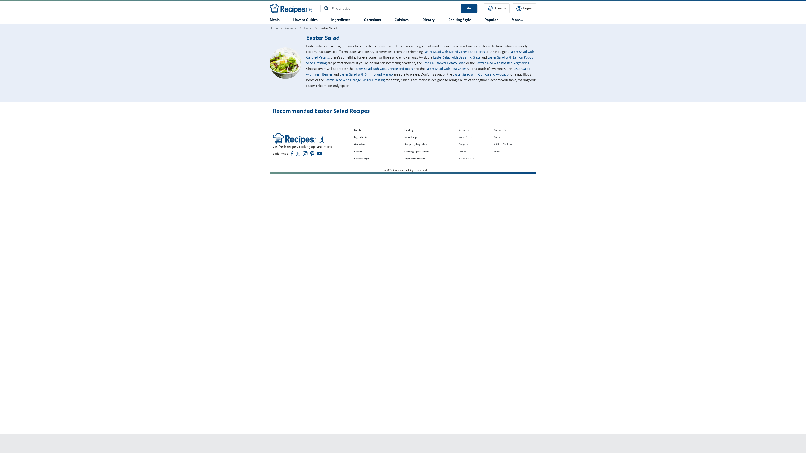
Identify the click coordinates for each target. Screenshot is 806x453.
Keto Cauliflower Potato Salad (444, 63)
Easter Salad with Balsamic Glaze (456, 57)
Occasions (372, 19)
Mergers (463, 144)
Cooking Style (362, 158)
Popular (491, 19)
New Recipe (411, 137)
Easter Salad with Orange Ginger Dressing (355, 80)
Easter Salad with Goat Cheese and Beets (383, 68)
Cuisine (358, 151)
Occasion (359, 144)
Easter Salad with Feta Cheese (446, 68)
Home (274, 28)
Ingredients (340, 19)
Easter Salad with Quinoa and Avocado (481, 74)
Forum (500, 8)
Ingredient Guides (414, 158)
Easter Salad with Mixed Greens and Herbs (454, 51)
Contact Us (500, 130)
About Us (464, 130)
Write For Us (465, 137)
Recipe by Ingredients (416, 144)
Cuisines (402, 19)
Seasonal (291, 28)
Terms (497, 151)
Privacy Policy (466, 158)
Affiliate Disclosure (504, 144)
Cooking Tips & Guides (416, 151)
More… (517, 19)
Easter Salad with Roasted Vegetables (502, 63)
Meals (357, 130)
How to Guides (305, 19)
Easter (308, 28)
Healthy (408, 130)
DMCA (462, 151)
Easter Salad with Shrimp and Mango (366, 74)
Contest (498, 137)
